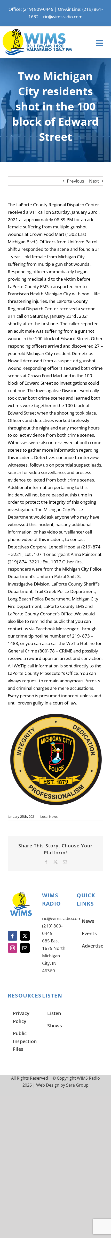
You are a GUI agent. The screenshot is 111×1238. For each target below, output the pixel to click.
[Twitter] (25, 936)
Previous (75, 181)
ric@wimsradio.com (63, 17)
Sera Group (77, 1085)
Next (94, 181)
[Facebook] (12, 936)
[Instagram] (12, 948)
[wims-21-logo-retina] (37, 31)
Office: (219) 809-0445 (31, 9)
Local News (49, 816)
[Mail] (25, 948)
